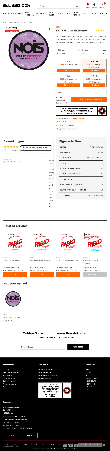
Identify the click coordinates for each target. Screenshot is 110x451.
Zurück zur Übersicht (10, 22)
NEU (4, 14)
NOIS (58, 27)
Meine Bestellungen (45, 372)
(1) (106, 30)
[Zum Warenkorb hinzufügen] (15, 274)
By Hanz (6, 162)
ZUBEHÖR (99, 14)
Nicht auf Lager (95, 275)
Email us (29, 436)
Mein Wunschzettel (44, 378)
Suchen (77, 6)
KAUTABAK (59, 14)
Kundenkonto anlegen (45, 369)
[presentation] (4, 249)
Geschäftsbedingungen (11, 372)
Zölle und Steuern (9, 381)
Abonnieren (78, 347)
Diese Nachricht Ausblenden (90, 445)
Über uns (6, 369)
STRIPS (91, 14)
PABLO (32, 258)
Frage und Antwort (9, 384)
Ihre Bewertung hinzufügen (36, 148)
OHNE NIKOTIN (76, 13)
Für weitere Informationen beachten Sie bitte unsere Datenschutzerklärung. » (55, 449)
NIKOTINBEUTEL (41, 14)
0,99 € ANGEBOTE (29, 13)
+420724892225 (19, 417)
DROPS (84, 14)
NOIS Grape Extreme (11, 317)
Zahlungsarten (8, 375)
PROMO (11, 14)
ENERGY (69, 14)
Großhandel (7, 387)
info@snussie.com (21, 419)
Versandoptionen (9, 378)
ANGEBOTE (19, 14)
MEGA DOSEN (51, 13)
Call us (11, 436)
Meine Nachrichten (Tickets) (47, 375)
